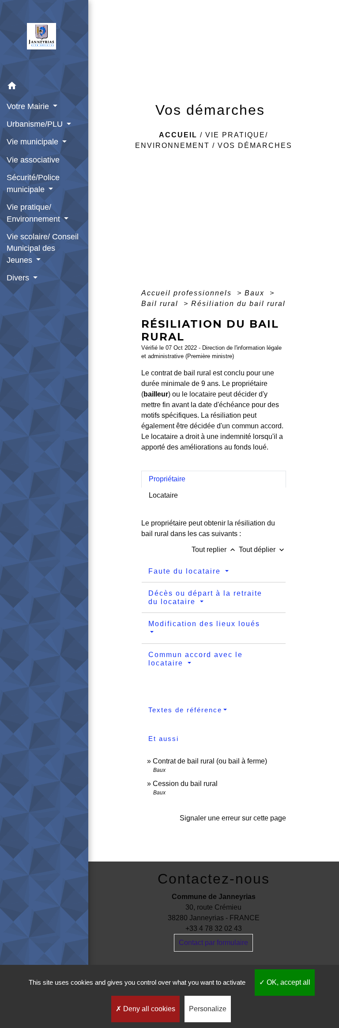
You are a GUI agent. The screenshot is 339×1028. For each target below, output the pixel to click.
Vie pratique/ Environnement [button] (34, 213)
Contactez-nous (214, 879)
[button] (44, 87)
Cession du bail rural (185, 783)
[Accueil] (44, 39)
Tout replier (214, 549)
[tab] (213, 479)
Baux (256, 293)
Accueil (178, 135)
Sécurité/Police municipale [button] (33, 183)
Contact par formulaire (213, 942)
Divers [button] (19, 277)
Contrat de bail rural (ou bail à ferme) (210, 761)
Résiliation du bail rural (238, 303)
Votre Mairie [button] (29, 106)
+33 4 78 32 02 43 (213, 928)
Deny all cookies (148, 1009)
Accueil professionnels (187, 293)
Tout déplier (262, 549)
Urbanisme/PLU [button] (36, 124)
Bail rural (161, 303)
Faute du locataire (185, 571)
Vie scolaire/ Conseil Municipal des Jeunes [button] (43, 248)
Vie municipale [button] (33, 141)
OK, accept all (287, 982)
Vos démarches (255, 145)
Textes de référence (185, 710)
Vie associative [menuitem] (33, 159)
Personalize (207, 1009)
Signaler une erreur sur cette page (233, 818)
